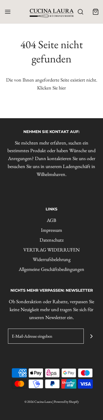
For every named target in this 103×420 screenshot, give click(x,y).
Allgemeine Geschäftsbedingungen (51, 269)
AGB (51, 220)
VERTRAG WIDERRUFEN (51, 250)
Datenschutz (52, 240)
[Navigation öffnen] (7, 11)
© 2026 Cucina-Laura (38, 401)
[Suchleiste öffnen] (80, 11)
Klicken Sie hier (51, 88)
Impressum (51, 230)
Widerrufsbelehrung (52, 259)
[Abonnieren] (91, 336)
